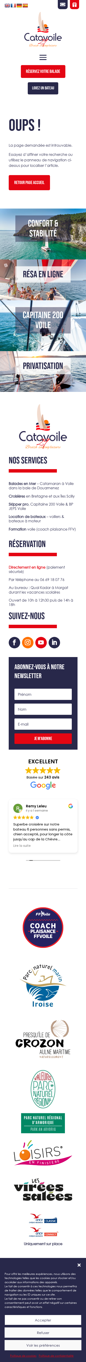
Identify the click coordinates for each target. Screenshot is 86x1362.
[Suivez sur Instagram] (27, 642)
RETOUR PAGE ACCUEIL (29, 182)
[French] (13, 5)
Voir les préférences (43, 1345)
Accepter (43, 1320)
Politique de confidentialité (56, 1356)
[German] (19, 5)
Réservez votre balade (43, 71)
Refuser (43, 1332)
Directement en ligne (27, 567)
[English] (7, 5)
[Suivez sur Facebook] (14, 642)
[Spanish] (25, 5)
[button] (79, 1265)
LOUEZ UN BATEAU (43, 88)
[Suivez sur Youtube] (41, 642)
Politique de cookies (23, 1356)
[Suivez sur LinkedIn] (54, 642)
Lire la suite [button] (22, 846)
